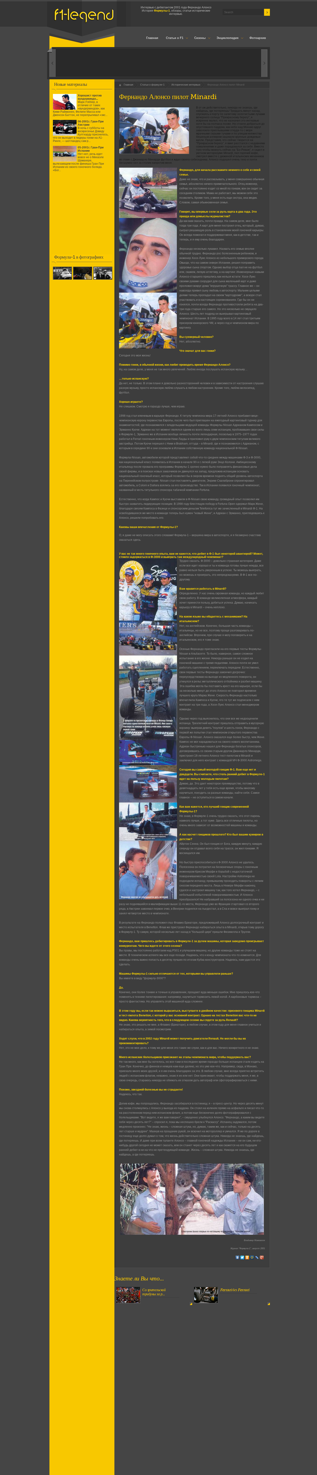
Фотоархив (257, 38)
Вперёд (52, 63)
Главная (152, 38)
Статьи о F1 (173, 38)
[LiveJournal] (257, 1257)
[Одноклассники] (247, 1257)
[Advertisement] (82, 216)
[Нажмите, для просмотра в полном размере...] (148, 217)
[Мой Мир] (252, 1257)
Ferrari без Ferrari (234, 1290)
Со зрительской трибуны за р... (153, 1292)
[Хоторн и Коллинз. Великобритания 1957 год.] (103, 280)
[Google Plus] (261, 1257)
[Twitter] (242, 1257)
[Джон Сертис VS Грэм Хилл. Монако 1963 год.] (83, 280)
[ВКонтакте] (237, 1257)
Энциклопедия (226, 38)
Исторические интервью (185, 84)
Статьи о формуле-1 (152, 84)
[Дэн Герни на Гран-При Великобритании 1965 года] (63, 280)
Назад (264, 63)
